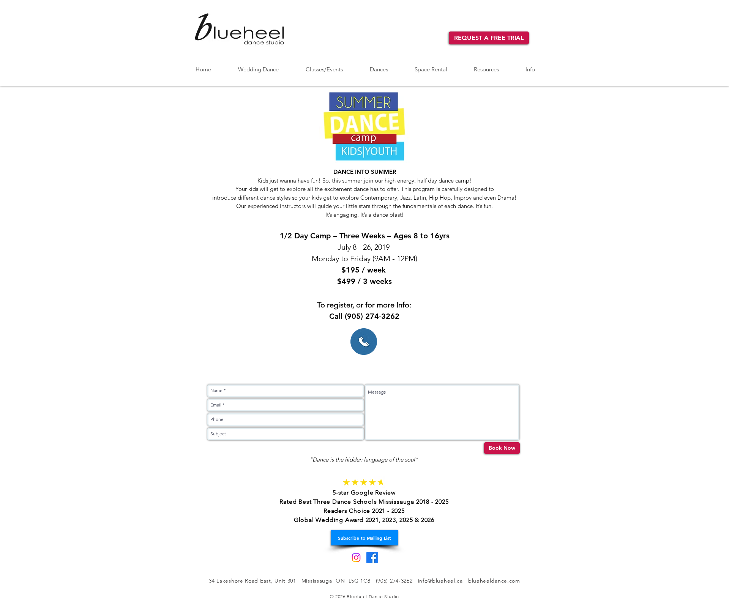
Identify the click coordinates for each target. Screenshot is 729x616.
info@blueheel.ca (440, 580)
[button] (378, 66)
